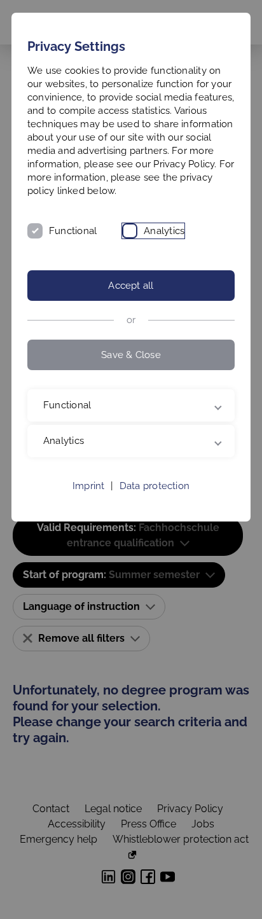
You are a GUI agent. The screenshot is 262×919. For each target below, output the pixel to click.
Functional (73, 231)
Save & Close (131, 355)
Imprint (88, 499)
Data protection (155, 499)
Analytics (164, 231)
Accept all (130, 285)
